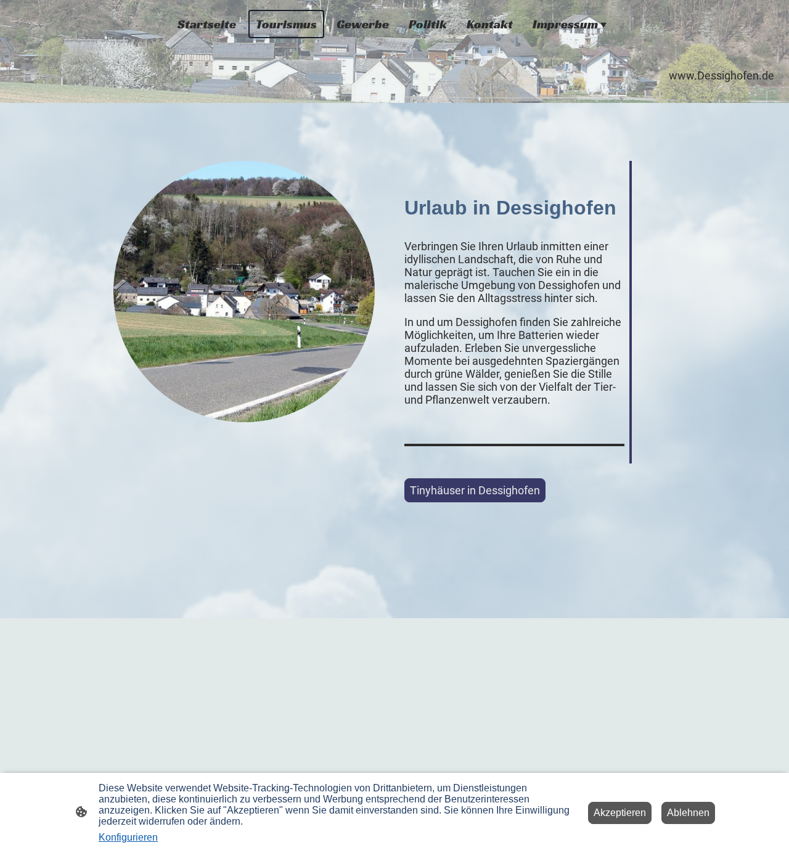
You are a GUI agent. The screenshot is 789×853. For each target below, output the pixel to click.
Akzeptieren (620, 812)
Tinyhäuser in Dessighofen (475, 490)
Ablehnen (688, 812)
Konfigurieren (128, 837)
